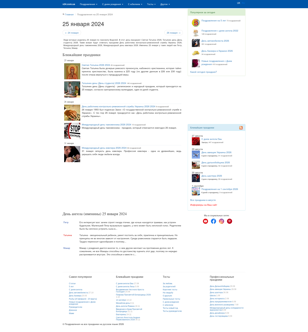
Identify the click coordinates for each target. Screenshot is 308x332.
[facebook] (213, 221)
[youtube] (205, 221)
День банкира (75, 296)
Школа (213, 295)
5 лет (71, 286)
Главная (69, 14)
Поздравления (88, 4)
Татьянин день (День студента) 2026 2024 (104, 83)
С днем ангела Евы (211, 138)
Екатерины (121, 314)
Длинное (73, 310)
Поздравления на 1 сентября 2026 (219, 189)
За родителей (169, 286)
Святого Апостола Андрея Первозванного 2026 (128, 318)
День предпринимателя (221, 302)
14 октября (121, 300)
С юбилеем (134, 4)
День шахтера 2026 (211, 175)
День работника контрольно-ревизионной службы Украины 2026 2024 (118, 106)
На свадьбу (168, 293)
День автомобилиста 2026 (215, 40)
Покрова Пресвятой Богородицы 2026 (133, 295)
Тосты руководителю (172, 311)
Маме (71, 313)
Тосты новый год (170, 308)
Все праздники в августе (203, 199)
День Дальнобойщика (220, 286)
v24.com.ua (69, 4)
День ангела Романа (125, 306)
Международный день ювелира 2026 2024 (104, 147)
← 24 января (72, 32)
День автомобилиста (78, 293)
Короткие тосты (170, 289)
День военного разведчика (222, 305)
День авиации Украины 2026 (216, 152)
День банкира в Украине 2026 (217, 50)
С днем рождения (112, 4)
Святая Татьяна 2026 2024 (96, 64)
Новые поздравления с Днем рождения (82, 303)
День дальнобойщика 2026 (215, 162)
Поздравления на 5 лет (213, 20)
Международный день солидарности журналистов (227, 309)
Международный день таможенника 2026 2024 (106, 124)
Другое (164, 4)
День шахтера (216, 292)
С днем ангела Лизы (125, 286)
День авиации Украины (220, 289)
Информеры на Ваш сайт (203, 204)
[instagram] (221, 221)
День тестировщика (219, 316)
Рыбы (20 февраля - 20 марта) (83, 299)
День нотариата (217, 298)
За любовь (167, 283)
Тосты (150, 4)
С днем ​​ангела (75, 289)
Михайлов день (123, 303)
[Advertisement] (123, 187)
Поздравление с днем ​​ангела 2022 (219, 30)
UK (238, 2)
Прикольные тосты (171, 299)
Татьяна (67, 235)
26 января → (173, 32)
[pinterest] (229, 221)
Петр (65, 222)
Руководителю (75, 307)
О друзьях (167, 296)
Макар (66, 247)
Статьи (72, 283)
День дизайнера (217, 313)
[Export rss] (241, 128)
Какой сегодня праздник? (203, 71)
